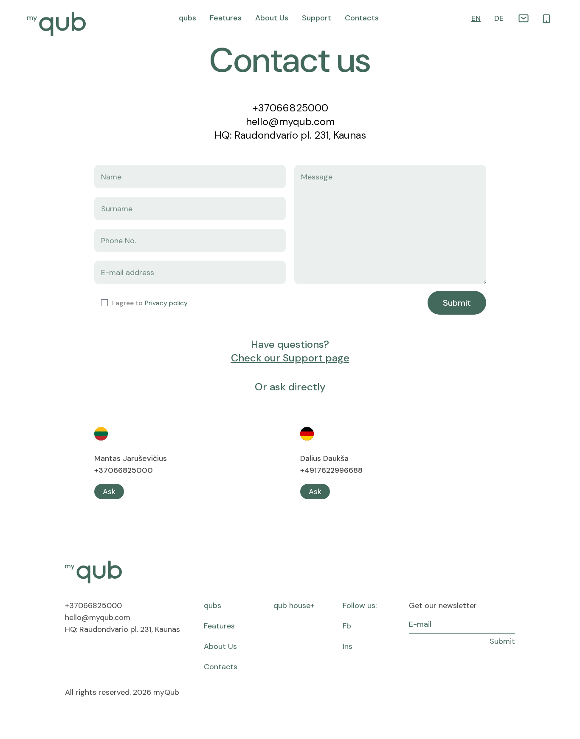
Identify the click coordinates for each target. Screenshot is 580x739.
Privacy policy (166, 302)
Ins (347, 646)
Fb (347, 626)
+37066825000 (290, 107)
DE (499, 18)
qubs (187, 18)
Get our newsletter (443, 605)
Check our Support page (290, 357)
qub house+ (294, 605)
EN (476, 18)
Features (226, 18)
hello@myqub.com (290, 121)
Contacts (362, 18)
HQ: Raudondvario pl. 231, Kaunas (290, 135)
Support (316, 18)
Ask (109, 491)
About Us (271, 18)
